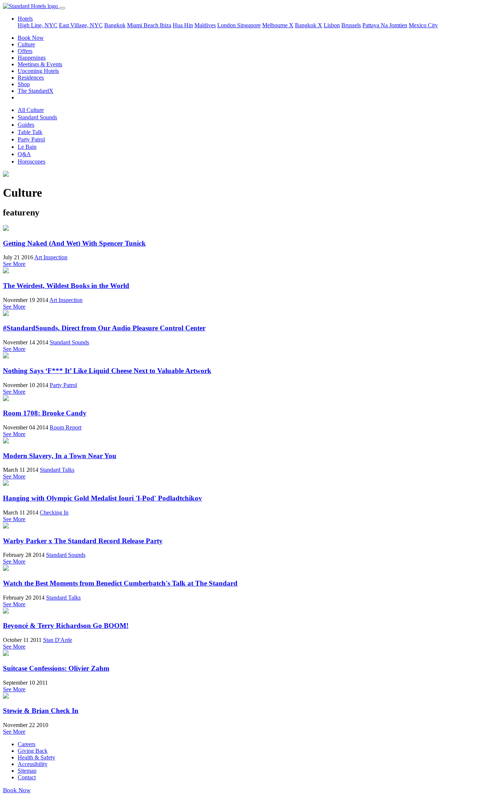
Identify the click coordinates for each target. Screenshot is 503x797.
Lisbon (332, 25)
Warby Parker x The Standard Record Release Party (83, 541)
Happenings (32, 58)
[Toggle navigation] (62, 8)
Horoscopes (31, 161)
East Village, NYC (81, 25)
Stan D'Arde (57, 640)
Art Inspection (50, 257)
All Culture (31, 110)
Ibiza (165, 25)
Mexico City (423, 25)
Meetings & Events (40, 64)
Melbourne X (277, 25)
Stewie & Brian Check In (40, 711)
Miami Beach (143, 25)
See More (14, 264)
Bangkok (115, 25)
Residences (31, 77)
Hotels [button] (25, 18)
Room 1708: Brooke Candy (45, 413)
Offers (25, 51)
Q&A (24, 154)
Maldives (205, 25)
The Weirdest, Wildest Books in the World (66, 285)
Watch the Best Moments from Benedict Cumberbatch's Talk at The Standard (120, 583)
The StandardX (35, 91)
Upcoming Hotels (38, 71)
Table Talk (30, 132)
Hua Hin (183, 25)
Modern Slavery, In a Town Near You (59, 456)
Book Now (31, 38)
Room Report (65, 427)
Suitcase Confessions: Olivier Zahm (56, 668)
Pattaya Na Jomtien (384, 25)
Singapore (249, 25)
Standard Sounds (37, 117)
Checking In (54, 512)
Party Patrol (31, 139)
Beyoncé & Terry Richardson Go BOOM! (66, 625)
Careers (26, 744)
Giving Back (33, 751)
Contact (27, 777)
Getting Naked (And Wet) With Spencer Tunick (74, 243)
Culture (26, 44)
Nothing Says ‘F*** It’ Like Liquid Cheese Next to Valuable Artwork (107, 371)
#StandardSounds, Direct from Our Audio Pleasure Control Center (104, 328)
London (227, 25)
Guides (26, 125)
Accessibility (33, 764)
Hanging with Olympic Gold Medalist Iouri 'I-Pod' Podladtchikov (102, 498)
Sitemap (27, 771)
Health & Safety (36, 757)
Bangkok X (308, 25)
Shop (24, 84)
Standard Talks (57, 470)
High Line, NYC (37, 25)
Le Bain (27, 147)
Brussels (351, 25)
